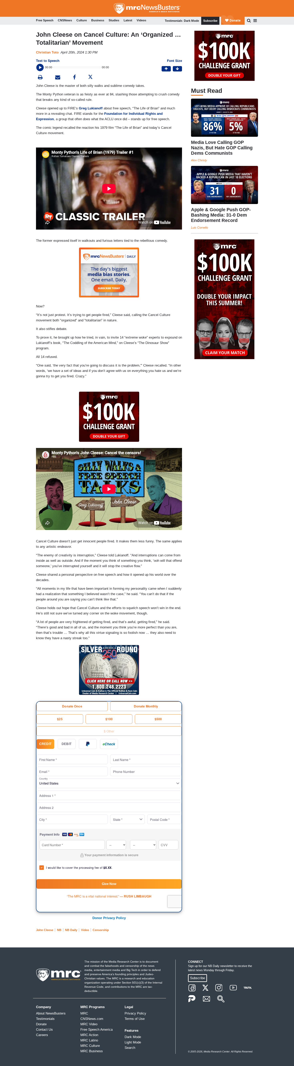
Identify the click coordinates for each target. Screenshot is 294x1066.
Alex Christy (199, 160)
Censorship (101, 930)
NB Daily (71, 930)
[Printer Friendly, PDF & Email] (57, 77)
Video (85, 930)
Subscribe (210, 20)
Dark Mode (191, 20)
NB (59, 930)
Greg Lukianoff (91, 108)
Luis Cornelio (199, 227)
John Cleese (44, 930)
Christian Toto (47, 52)
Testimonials (173, 20)
